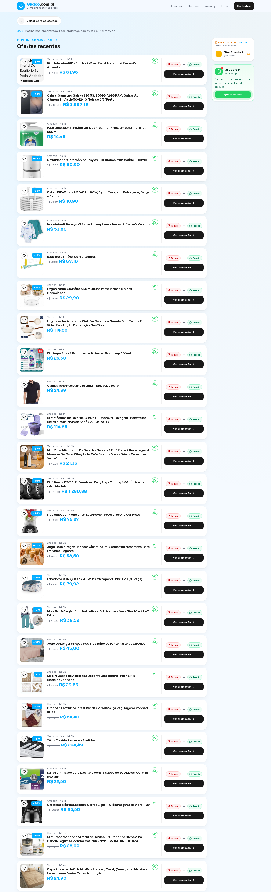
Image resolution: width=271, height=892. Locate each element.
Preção (196, 64)
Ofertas (176, 6)
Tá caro (175, 64)
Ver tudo (243, 42)
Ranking (210, 6)
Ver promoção (182, 74)
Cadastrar (244, 6)
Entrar (225, 6)
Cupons (193, 6)
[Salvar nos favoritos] (24, 62)
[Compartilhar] (155, 61)
